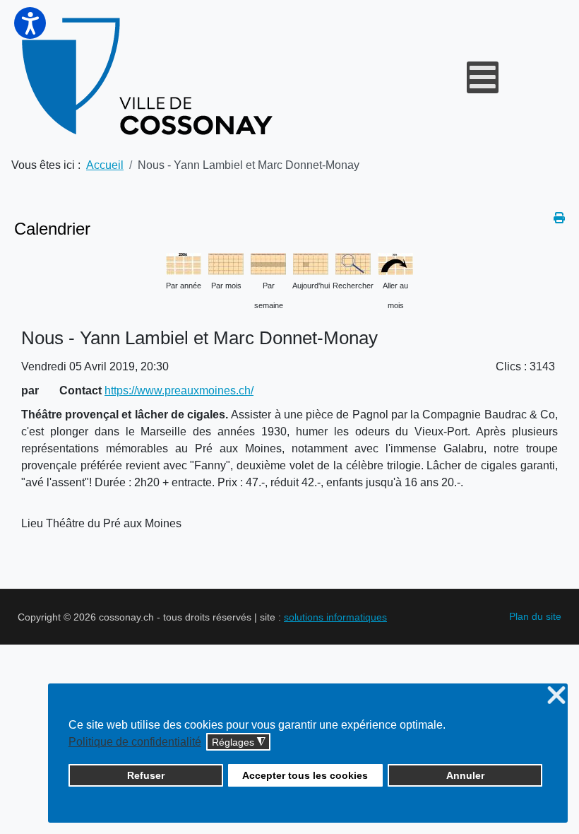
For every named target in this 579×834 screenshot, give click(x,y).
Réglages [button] (238, 742)
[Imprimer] (559, 218)
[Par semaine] (268, 263)
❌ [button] (556, 696)
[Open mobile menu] (483, 77)
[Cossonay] (149, 77)
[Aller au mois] (395, 263)
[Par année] (183, 263)
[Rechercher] (353, 263)
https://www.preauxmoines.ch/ (179, 390)
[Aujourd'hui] (310, 263)
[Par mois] (226, 263)
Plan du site (535, 616)
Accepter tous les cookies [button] (305, 775)
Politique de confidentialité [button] (134, 742)
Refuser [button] (146, 775)
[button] (30, 23)
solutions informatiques (335, 617)
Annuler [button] (465, 775)
